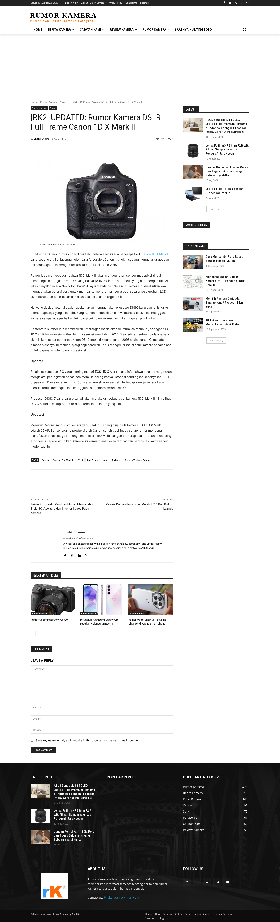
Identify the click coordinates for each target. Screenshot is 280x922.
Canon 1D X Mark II (155, 254)
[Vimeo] (241, 3)
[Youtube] (247, 3)
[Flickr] (207, 882)
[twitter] (86, 554)
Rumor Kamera (48, 102)
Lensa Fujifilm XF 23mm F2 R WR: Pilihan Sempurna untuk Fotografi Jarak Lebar (227, 149)
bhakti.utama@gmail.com (121, 897)
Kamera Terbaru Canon (137, 460)
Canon (63, 102)
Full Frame (93, 460)
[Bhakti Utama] (47, 543)
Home (34, 102)
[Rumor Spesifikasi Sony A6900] (53, 599)
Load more (215, 209)
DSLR (80, 460)
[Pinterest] (78, 149)
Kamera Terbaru (111, 460)
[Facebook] (224, 3)
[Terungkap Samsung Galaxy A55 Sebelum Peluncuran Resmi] (102, 599)
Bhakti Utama (42, 138)
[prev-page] (33, 633)
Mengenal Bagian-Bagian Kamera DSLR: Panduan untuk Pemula (225, 280)
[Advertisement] (140, 65)
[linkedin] (79, 554)
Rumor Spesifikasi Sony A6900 (49, 619)
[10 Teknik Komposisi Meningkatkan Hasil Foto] (193, 325)
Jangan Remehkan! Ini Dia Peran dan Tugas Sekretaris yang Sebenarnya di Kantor (227, 171)
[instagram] (72, 554)
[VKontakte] (227, 882)
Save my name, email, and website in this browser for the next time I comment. (88, 740)
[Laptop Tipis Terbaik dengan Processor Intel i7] (193, 194)
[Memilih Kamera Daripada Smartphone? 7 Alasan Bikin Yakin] (193, 304)
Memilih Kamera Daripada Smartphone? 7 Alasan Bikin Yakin (224, 302)
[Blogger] (187, 882)
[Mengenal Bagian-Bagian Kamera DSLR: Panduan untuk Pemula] (193, 282)
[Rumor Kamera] (54, 886)
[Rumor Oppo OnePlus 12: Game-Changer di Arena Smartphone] (150, 599)
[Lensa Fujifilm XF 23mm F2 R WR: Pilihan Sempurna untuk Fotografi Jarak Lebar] (193, 151)
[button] (244, 29)
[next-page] (39, 633)
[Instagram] (230, 3)
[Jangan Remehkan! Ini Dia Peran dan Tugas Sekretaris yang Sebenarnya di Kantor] (193, 172)
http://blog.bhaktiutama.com (78, 538)
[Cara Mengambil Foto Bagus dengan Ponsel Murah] (193, 262)
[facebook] (64, 554)
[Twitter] (235, 3)
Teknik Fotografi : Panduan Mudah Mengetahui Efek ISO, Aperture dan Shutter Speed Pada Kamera (62, 509)
